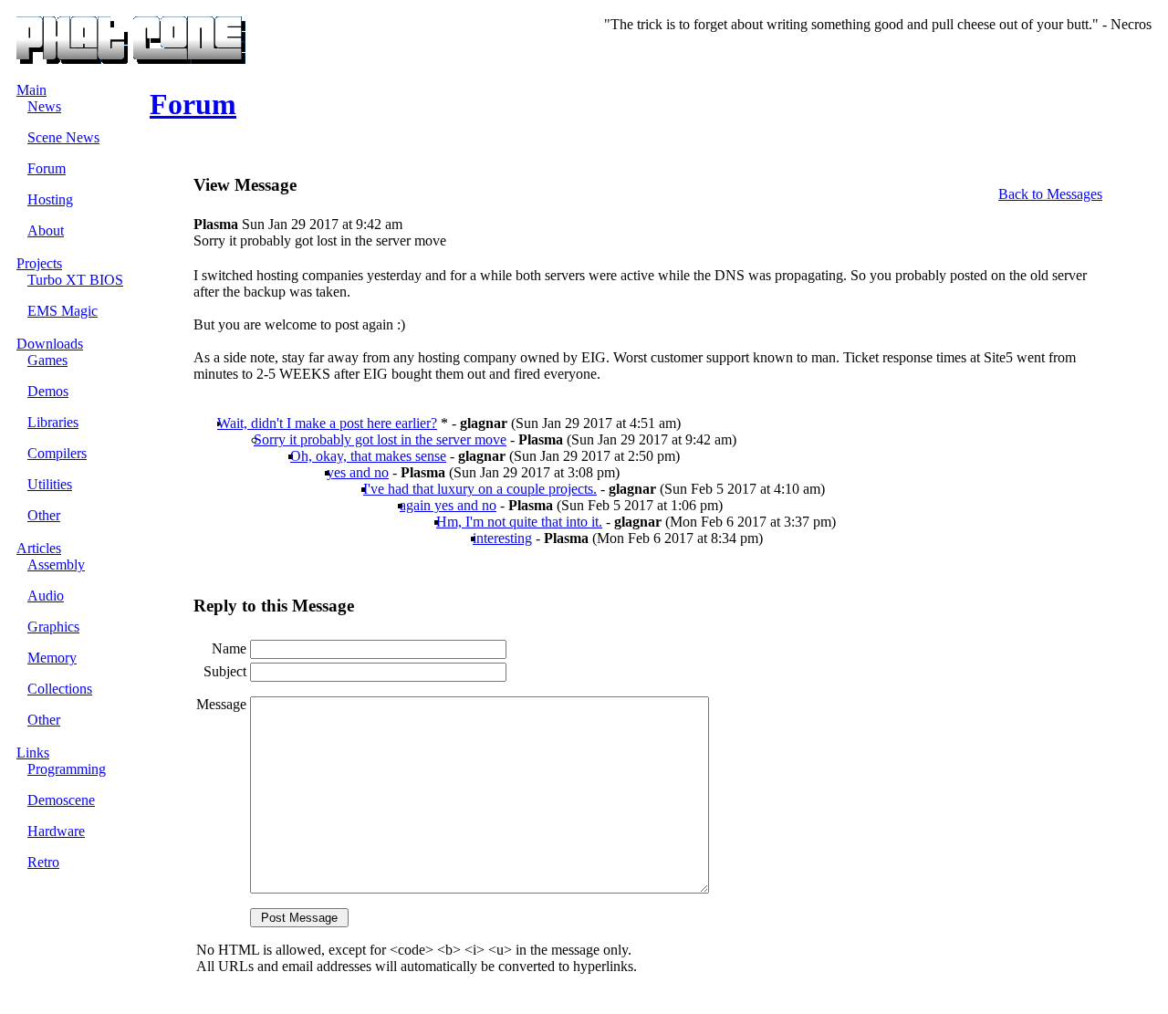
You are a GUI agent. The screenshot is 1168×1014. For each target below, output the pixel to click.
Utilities (49, 484)
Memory (52, 657)
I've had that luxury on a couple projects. (480, 489)
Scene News (63, 137)
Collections (59, 688)
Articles (38, 548)
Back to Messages (1050, 194)
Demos (47, 391)
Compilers (57, 453)
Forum (46, 168)
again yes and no (448, 505)
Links (32, 752)
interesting (502, 538)
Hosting (50, 199)
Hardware (56, 831)
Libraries (52, 422)
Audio (45, 595)
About (45, 230)
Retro (43, 862)
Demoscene (61, 800)
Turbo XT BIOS (75, 279)
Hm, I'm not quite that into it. (519, 521)
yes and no (358, 472)
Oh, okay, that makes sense (368, 456)
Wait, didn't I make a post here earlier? (327, 423)
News (44, 106)
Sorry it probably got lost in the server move (380, 439)
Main (31, 90)
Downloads (49, 343)
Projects (39, 263)
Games (47, 360)
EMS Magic (62, 311)
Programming (66, 769)
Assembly (56, 564)
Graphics (53, 626)
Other (43, 515)
